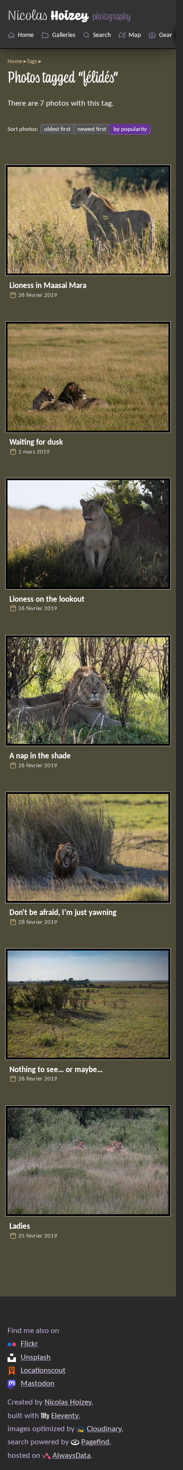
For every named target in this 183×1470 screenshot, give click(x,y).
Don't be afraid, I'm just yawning (62, 913)
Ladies (19, 1227)
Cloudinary (104, 1429)
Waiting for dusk (36, 443)
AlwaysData (72, 1456)
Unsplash (36, 1358)
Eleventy (64, 1416)
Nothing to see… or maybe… (56, 1070)
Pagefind (95, 1442)
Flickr (29, 1344)
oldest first (57, 129)
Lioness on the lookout (46, 600)
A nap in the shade (40, 756)
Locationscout (43, 1371)
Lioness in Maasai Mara (47, 286)
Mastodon (37, 1384)
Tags (32, 61)
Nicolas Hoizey (68, 1402)
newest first (91, 129)
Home (15, 61)
